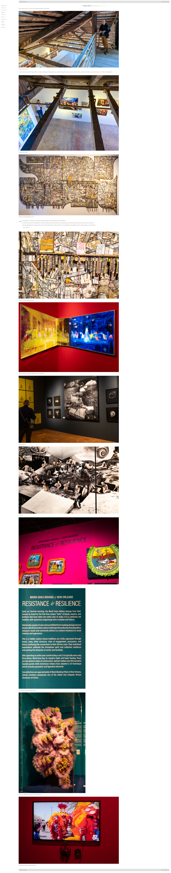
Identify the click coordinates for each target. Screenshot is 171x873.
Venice (100, 6)
